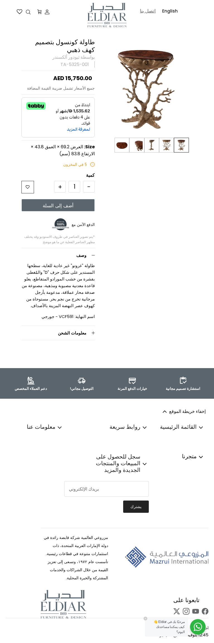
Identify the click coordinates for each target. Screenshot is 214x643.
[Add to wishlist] (27, 187)
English (170, 11)
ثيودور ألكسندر (65, 57)
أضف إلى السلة (58, 205)
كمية (90, 175)
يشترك (136, 506)
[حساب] (48, 12)
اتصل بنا (148, 11)
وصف (81, 255)
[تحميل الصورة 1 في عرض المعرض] (146, 89)
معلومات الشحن (72, 333)
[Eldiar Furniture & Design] (107, 15)
